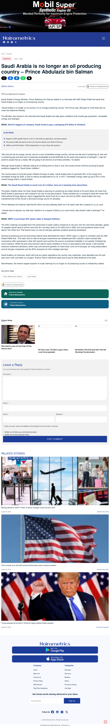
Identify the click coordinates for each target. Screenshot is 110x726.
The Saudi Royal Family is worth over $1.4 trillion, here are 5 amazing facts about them (47, 185)
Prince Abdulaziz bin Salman (12, 276)
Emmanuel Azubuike (103, 627)
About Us (36, 673)
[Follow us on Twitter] (16, 42)
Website (59, 414)
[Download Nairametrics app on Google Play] (55, 650)
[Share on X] (4, 78)
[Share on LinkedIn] (16, 78)
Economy (68, 673)
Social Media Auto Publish (47, 725)
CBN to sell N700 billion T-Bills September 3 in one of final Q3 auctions (33, 145)
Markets (67, 677)
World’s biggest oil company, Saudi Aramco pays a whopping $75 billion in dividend (46, 124)
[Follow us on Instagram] (12, 42)
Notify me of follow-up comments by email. (21, 432)
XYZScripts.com (65, 725)
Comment (7, 374)
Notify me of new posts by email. (17, 434)
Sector (67, 681)
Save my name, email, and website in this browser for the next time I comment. (31, 426)
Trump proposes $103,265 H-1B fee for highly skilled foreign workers (27, 623)
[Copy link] (29, 78)
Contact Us (37, 677)
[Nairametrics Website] (19, 38)
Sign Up (72, 700)
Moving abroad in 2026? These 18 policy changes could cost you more (28, 507)
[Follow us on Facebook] (4, 42)
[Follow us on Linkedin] (8, 42)
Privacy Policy (38, 681)
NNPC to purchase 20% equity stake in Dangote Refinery (34, 218)
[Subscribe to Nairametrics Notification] (105, 722)
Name (6, 403)
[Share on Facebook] (10, 78)
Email (5, 414)
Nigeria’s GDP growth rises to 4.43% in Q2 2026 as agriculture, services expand (36, 138)
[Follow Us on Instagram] (61, 711)
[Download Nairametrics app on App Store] (55, 658)
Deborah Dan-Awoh (103, 512)
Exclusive (68, 670)
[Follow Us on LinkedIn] (57, 711)
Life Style (68, 688)
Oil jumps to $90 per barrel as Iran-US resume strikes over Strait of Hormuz (34, 142)
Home (3, 54)
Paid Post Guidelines (40, 688)
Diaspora (9, 54)
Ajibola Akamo (7, 86)
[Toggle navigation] (103, 38)
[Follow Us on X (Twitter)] (66, 711)
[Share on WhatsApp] (23, 78)
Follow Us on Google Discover (99, 86)
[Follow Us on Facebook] (52, 711)
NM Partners (37, 684)
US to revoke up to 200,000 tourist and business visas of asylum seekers (28, 565)
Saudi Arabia (32, 276)
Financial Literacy (71, 684)
